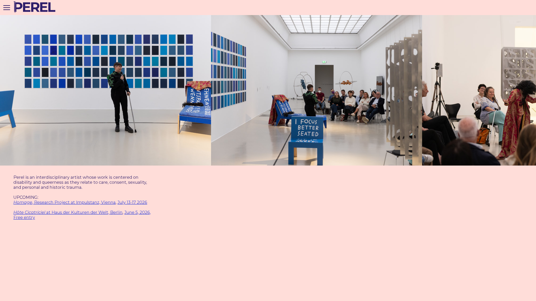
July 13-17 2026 (132, 202)
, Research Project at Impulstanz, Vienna (64, 202)
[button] (7, 8)
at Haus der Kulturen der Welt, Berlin (67, 212)
